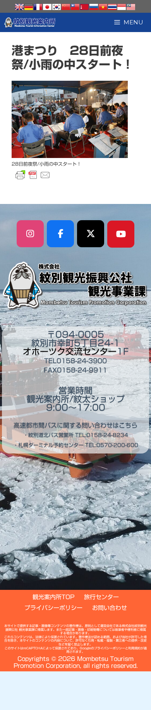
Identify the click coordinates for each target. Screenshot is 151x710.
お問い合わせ (109, 608)
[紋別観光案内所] (30, 22)
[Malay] (131, 7)
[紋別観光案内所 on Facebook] (60, 233)
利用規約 (134, 648)
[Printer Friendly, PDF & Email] (33, 175)
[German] (28, 7)
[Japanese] (47, 7)
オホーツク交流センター (70, 351)
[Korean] (56, 7)
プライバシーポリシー (53, 608)
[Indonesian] (121, 7)
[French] (38, 7)
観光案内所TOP (53, 597)
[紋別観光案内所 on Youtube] (120, 234)
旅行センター (101, 597)
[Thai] (112, 7)
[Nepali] (84, 7)
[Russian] (93, 7)
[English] (19, 7)
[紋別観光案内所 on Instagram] (30, 233)
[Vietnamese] (103, 7)
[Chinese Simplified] (66, 7)
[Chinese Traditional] (75, 7)
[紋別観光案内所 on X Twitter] (90, 233)
